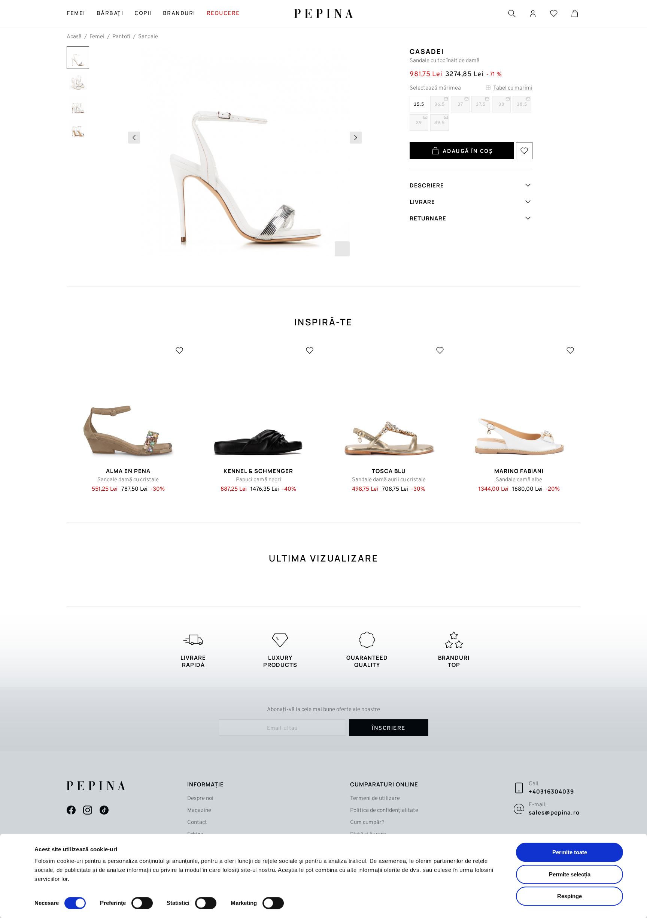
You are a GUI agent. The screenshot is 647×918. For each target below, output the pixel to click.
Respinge (569, 896)
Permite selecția (569, 874)
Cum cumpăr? (367, 822)
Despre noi (200, 798)
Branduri (179, 13)
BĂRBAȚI (110, 13)
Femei (76, 13)
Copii (143, 13)
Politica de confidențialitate (384, 810)
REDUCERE (223, 13)
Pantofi (121, 36)
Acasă (74, 36)
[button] (134, 138)
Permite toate (569, 852)
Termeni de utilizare (375, 798)
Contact (197, 822)
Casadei (427, 51)
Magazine (199, 810)
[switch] (142, 903)
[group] (245, 151)
